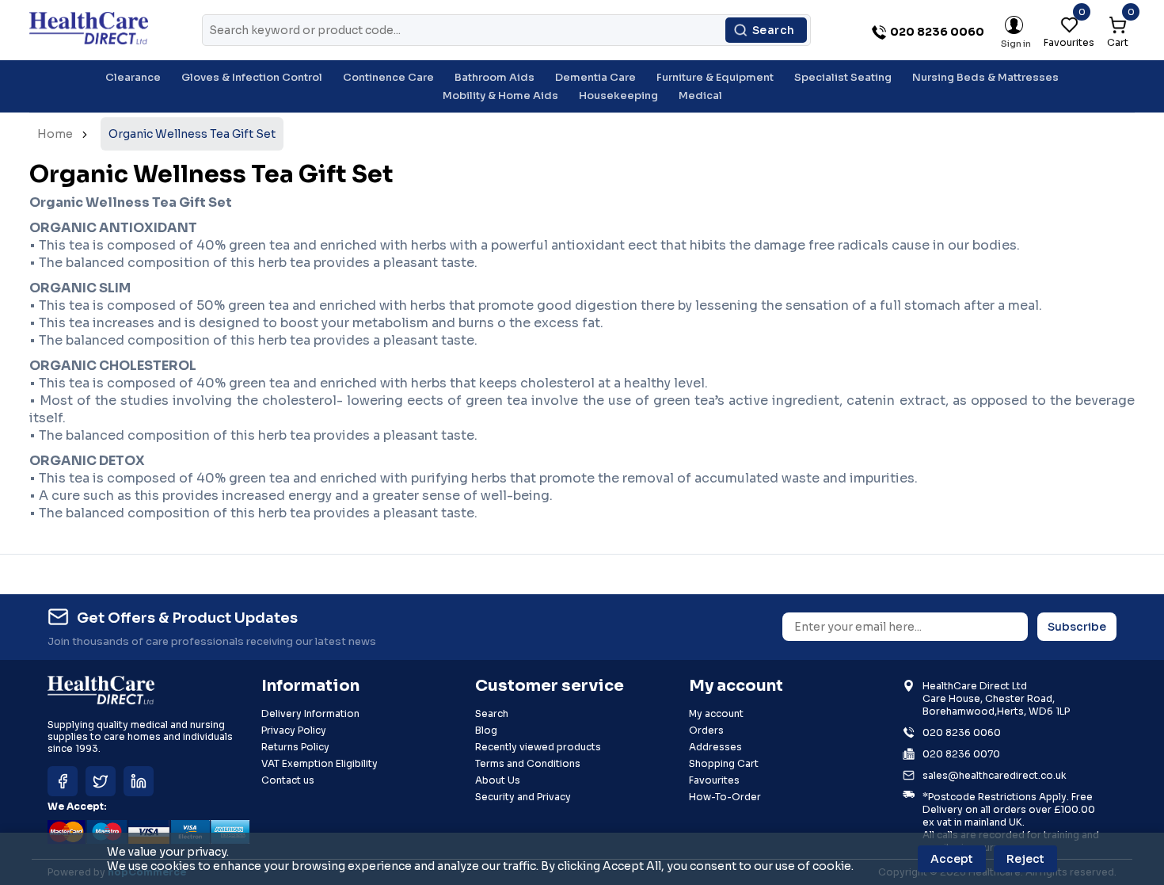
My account (716, 713)
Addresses (715, 747)
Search (773, 30)
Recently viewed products (538, 747)
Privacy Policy (293, 730)
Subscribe (1077, 627)
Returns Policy (295, 747)
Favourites (714, 780)
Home (55, 134)
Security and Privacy (523, 797)
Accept (951, 859)
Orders (706, 730)
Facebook (63, 781)
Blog (486, 730)
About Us (497, 780)
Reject (1025, 859)
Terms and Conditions (527, 763)
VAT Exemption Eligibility (319, 763)
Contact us (287, 780)
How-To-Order (725, 797)
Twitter (101, 781)
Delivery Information (310, 713)
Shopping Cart (724, 763)
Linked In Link (139, 781)
